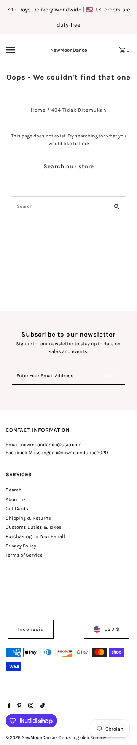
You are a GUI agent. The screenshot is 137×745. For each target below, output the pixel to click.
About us (16, 499)
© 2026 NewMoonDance (31, 737)
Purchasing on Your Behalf (35, 536)
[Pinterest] (18, 706)
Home (38, 110)
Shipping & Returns (28, 518)
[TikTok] (41, 706)
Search (14, 490)
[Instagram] (29, 706)
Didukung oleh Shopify (82, 737)
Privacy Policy (21, 546)
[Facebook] (8, 706)
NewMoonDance (68, 50)
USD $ (111, 629)
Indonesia (31, 629)
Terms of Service (24, 555)
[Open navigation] (15, 49)
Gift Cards (17, 508)
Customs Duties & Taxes (34, 527)
